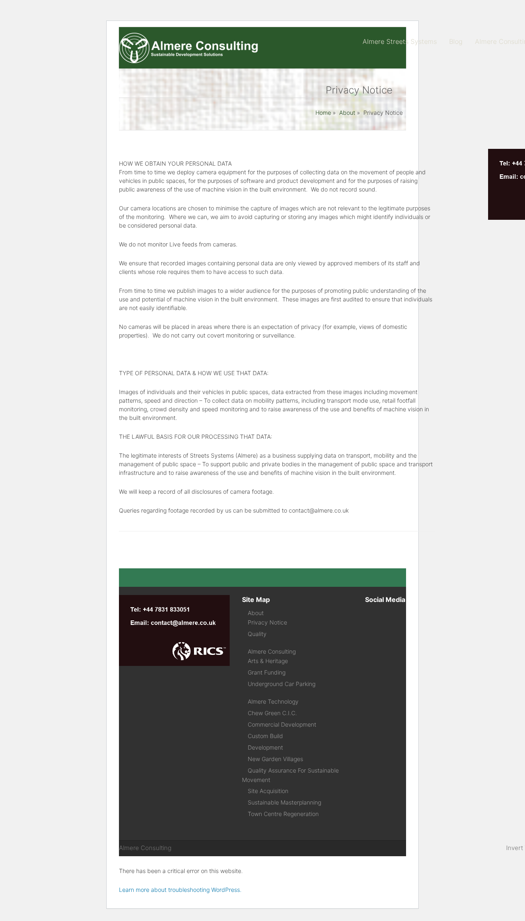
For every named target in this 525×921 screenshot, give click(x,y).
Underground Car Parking (281, 683)
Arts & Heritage (268, 660)
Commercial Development (282, 724)
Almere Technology (273, 701)
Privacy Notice (267, 622)
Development (265, 747)
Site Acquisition (268, 790)
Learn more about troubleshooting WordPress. (180, 889)
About (347, 112)
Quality (257, 633)
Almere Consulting (272, 651)
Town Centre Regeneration (283, 813)
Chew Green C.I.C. (272, 712)
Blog (456, 41)
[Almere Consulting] (190, 61)
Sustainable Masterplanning (284, 802)
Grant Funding (266, 672)
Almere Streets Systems (400, 41)
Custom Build (265, 735)
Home (323, 112)
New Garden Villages (275, 758)
